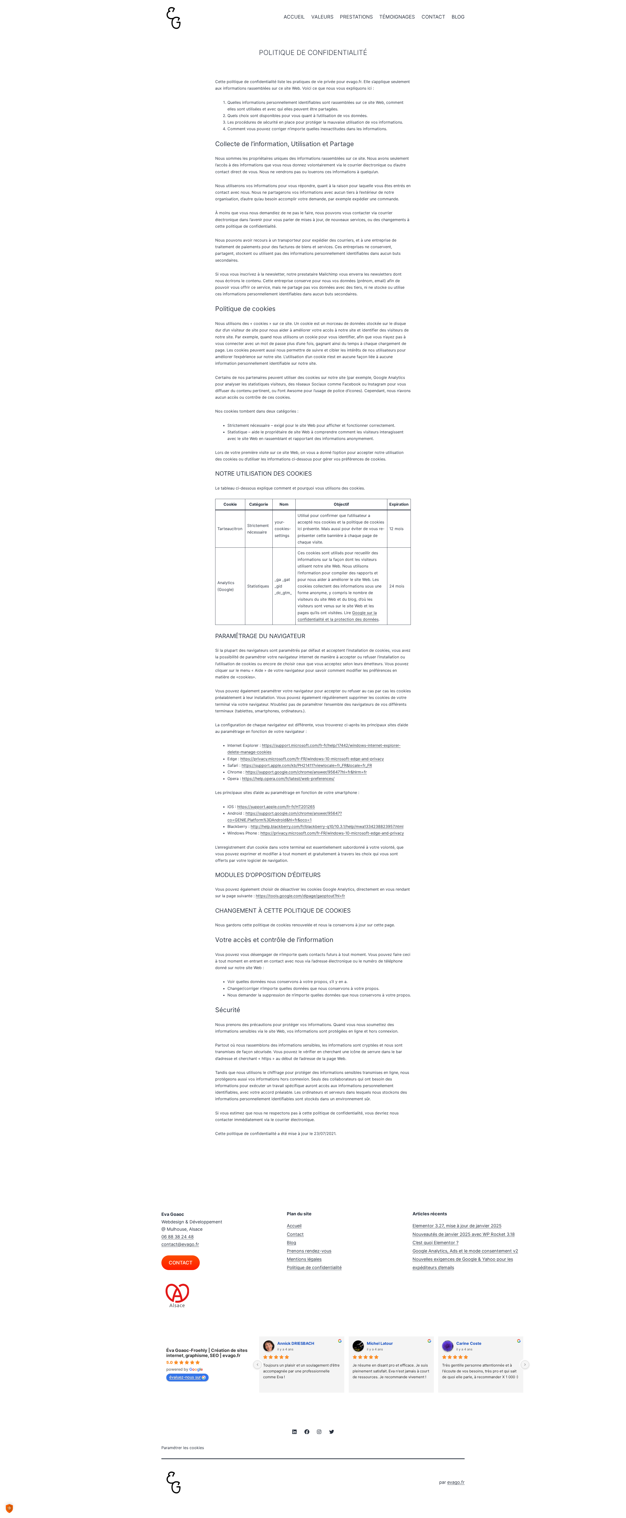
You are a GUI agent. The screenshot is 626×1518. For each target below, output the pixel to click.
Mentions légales (304, 1259)
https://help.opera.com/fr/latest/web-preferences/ (288, 778)
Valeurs (322, 17)
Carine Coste (468, 1343)
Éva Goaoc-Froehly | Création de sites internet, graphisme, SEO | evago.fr (206, 1353)
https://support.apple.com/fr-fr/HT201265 (276, 806)
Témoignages (397, 17)
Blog (458, 17)
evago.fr (456, 1482)
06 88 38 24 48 (177, 1236)
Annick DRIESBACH (295, 1343)
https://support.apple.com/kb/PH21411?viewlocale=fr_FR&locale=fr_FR (307, 765)
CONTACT (180, 1263)
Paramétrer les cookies (182, 1447)
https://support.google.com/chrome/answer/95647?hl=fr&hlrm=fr (306, 772)
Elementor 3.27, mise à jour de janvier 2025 (457, 1225)
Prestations (356, 17)
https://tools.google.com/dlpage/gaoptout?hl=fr (300, 895)
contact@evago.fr (180, 1244)
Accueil (294, 17)
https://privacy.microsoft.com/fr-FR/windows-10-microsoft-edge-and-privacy (312, 758)
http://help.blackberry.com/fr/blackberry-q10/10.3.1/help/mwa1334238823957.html (327, 826)
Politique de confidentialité (314, 1267)
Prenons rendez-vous (309, 1250)
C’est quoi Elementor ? (435, 1242)
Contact (433, 17)
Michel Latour (380, 1343)
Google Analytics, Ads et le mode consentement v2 (465, 1250)
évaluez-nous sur (185, 1377)
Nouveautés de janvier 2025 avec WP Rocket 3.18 (464, 1234)
